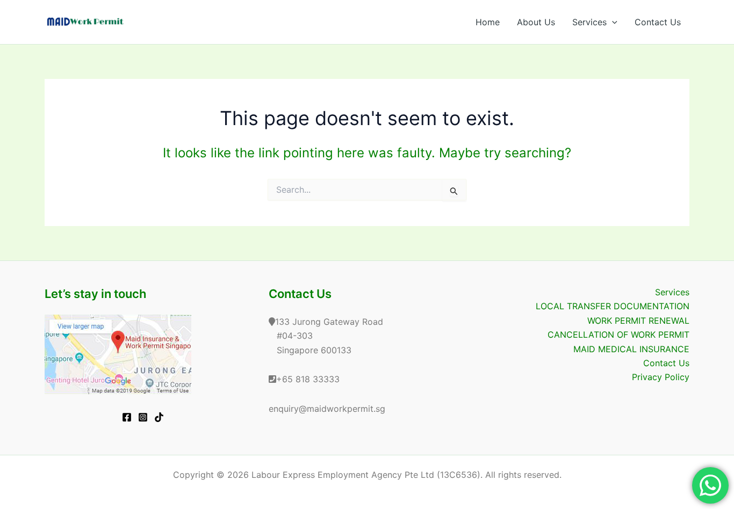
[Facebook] (127, 417)
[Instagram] (143, 417)
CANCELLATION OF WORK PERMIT (618, 334)
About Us (536, 22)
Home (488, 22)
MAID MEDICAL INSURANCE (631, 349)
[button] (612, 22)
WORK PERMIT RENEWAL (638, 320)
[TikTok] (159, 417)
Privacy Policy (660, 377)
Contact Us (658, 22)
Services (589, 22)
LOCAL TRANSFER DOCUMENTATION (612, 306)
